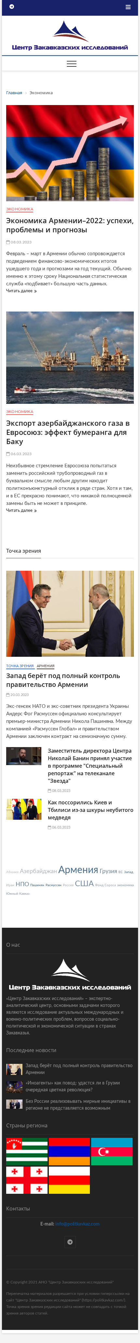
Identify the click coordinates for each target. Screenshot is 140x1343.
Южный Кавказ (17, 893)
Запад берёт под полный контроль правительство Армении (63, 680)
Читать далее (20, 292)
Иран (10, 885)
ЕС (121, 872)
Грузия (108, 871)
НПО (22, 884)
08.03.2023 (21, 242)
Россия (68, 885)
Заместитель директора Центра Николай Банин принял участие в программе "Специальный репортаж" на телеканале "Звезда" (90, 765)
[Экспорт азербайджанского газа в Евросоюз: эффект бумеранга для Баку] (70, 358)
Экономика (19, 209)
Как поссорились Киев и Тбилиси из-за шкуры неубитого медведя (90, 810)
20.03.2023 (19, 695)
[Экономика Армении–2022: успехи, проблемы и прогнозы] (70, 153)
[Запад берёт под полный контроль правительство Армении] (70, 614)
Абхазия (12, 872)
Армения (45, 666)
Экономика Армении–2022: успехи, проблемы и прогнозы (70, 224)
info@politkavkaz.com (77, 1224)
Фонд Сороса (105, 885)
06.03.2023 (21, 454)
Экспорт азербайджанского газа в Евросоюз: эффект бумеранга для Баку (68, 432)
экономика (125, 885)
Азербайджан (38, 871)
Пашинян (37, 885)
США (84, 884)
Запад (128, 872)
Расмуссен (54, 885)
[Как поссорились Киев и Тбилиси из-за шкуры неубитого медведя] (23, 809)
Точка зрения (20, 666)
